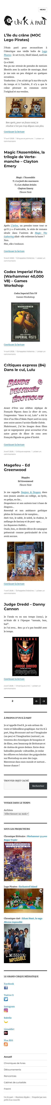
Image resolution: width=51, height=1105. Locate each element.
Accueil (8, 1057)
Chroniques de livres (14, 1063)
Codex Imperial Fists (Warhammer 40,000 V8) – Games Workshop (24, 279)
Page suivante (43, 704)
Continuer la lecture (14, 131)
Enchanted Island (28, 886)
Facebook (9, 983)
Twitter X (9, 995)
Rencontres (10, 1076)
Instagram (9, 1006)
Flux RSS (8, 1040)
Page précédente (36, 704)
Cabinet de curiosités (15, 1082)
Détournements (12, 1069)
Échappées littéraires (25, 258)
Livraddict (9, 1029)
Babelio (8, 1017)
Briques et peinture (24, 138)
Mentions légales (22, 1097)
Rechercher (38, 786)
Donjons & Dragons (31, 492)
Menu (43, 9)
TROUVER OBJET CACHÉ (16, 780)
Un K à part (8, 1097)
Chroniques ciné (23, 686)
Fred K (7, 1089)
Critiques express (23, 451)
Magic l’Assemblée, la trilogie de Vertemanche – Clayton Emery (24, 159)
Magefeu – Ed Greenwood (17, 467)
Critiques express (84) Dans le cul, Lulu (25, 367)
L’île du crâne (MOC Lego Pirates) (22, 37)
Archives (8, 810)
